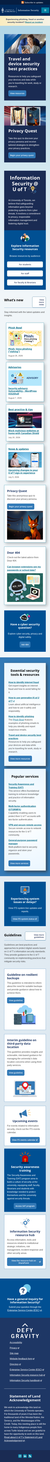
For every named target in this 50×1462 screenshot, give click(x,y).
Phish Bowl (15, 327)
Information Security (28, 10)
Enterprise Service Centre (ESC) (23, 1310)
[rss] (30, 1456)
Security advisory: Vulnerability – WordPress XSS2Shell (22, 391)
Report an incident (34, 22)
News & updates (18, 449)
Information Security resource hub (26, 1375)
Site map (14, 1353)
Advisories (14, 367)
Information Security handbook (25, 1380)
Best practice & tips (20, 409)
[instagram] (20, 1456)
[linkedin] (25, 1456)
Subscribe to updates (33, 2)
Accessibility (16, 1342)
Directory (14, 1364)
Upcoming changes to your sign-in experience (23, 471)
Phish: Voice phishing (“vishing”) (20, 350)
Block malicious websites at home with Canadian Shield (23, 432)
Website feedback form (21, 1359)
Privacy (13, 1348)
